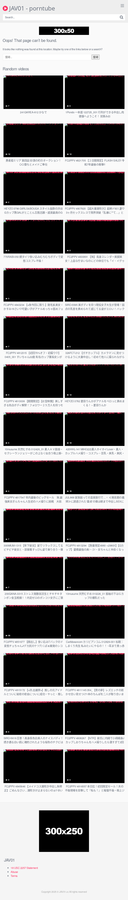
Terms (14, 876)
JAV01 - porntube (31, 8)
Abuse (14, 872)
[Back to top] (122, 893)
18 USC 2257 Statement (24, 868)
